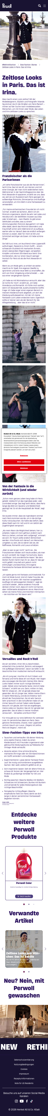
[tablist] (24, 902)
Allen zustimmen (24, 462)
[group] (24, 875)
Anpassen (24, 456)
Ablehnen (24, 468)
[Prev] (2, 873)
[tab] (24, 904)
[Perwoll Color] (24, 873)
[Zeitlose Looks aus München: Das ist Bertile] (24, 949)
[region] (24, 451)
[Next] (45, 873)
